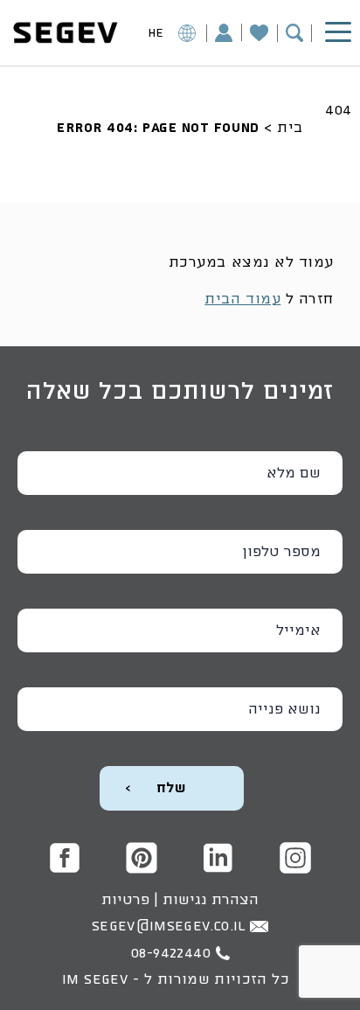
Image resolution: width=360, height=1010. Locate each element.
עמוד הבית (242, 299)
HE (156, 33)
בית (290, 127)
